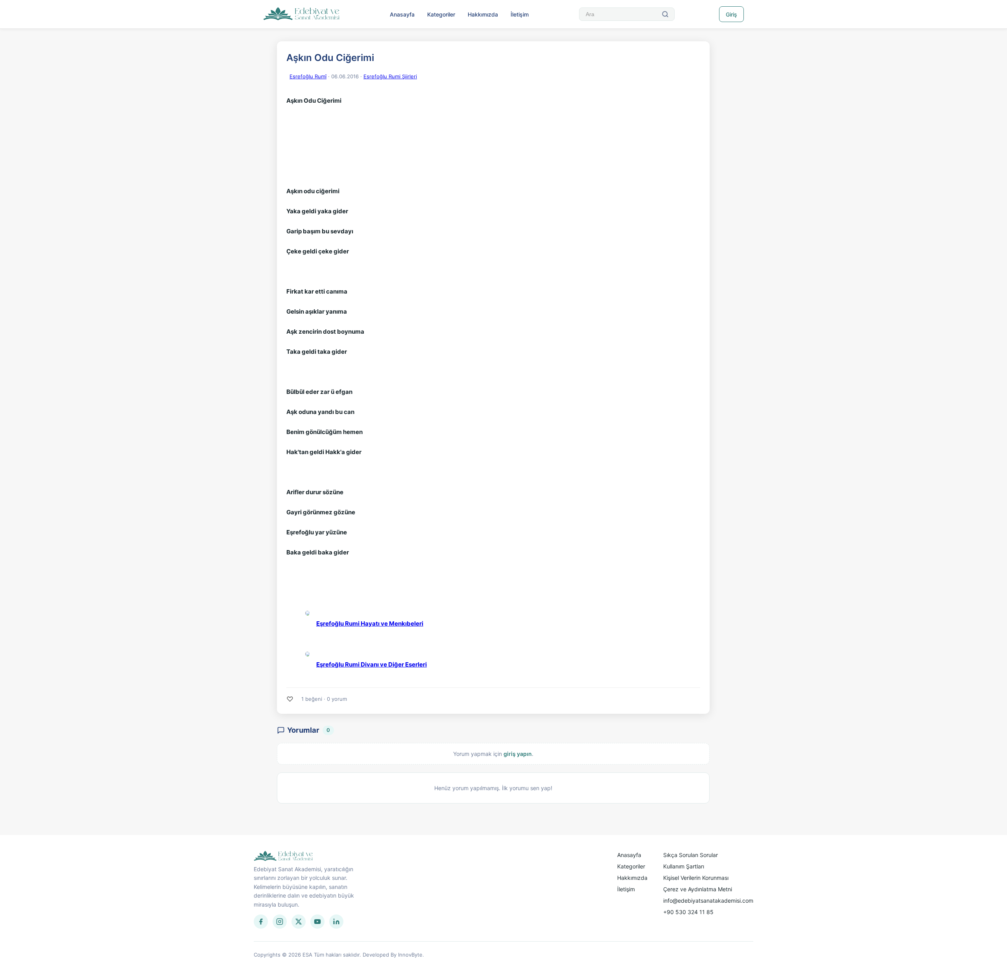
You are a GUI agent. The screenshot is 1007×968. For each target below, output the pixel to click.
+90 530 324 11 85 (688, 912)
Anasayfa (402, 14)
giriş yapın (518, 753)
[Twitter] (298, 921)
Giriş (731, 14)
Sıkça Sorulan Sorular (690, 855)
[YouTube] (317, 921)
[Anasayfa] (301, 14)
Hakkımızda (483, 14)
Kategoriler (441, 14)
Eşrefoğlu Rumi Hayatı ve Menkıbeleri (369, 623)
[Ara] (665, 14)
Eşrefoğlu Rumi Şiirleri (390, 76)
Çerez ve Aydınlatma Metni (697, 889)
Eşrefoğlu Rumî (308, 76)
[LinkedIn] (336, 921)
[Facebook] (261, 921)
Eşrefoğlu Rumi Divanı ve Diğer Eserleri (371, 664)
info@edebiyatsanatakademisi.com (708, 900)
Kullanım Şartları (683, 866)
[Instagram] (280, 921)
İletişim (520, 14)
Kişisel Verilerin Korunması (696, 877)
